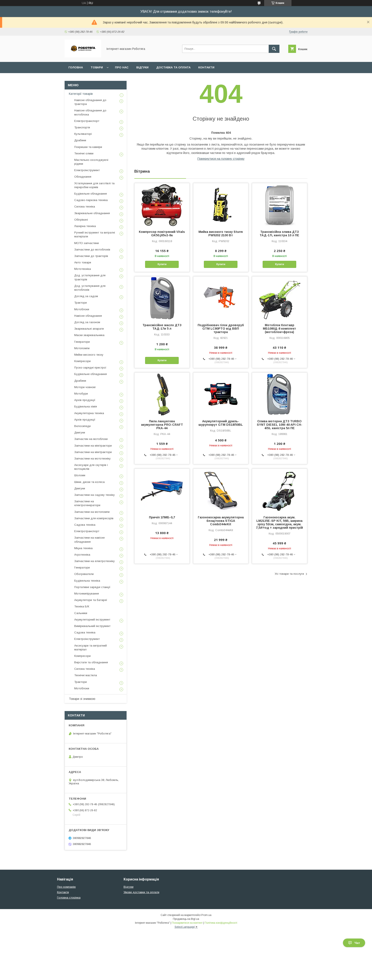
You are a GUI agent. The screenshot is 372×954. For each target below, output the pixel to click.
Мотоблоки (81, 309)
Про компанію (66, 886)
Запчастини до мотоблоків (92, 249)
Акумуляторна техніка (89, 413)
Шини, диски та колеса (89, 482)
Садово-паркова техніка (91, 200)
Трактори (80, 302)
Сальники (80, 613)
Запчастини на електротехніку (94, 561)
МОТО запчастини (86, 243)
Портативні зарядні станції (92, 587)
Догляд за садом (86, 296)
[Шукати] (274, 49)
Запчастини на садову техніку (94, 494)
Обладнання (82, 176)
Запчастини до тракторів (91, 256)
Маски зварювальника (89, 335)
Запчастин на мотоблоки (91, 439)
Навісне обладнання (88, 315)
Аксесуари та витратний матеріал (90, 647)
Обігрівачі (81, 219)
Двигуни (79, 432)
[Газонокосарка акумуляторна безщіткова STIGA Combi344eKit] (220, 490)
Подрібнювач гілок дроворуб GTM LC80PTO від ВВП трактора (221, 328)
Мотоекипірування (86, 593)
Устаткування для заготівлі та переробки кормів (94, 185)
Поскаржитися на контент (187, 922)
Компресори (82, 361)
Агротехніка (82, 554)
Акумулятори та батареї (90, 600)
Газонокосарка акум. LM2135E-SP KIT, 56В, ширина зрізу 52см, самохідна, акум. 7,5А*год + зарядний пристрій (279, 522)
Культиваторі (83, 133)
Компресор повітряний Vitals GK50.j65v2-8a (162, 233)
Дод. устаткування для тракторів (89, 277)
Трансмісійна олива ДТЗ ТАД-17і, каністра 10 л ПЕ (279, 233)
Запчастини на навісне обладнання (89, 539)
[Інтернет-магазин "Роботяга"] (83, 56)
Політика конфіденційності (221, 922)
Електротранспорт (86, 121)
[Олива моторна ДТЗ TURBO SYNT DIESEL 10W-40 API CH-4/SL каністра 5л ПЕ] (279, 394)
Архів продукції (84, 400)
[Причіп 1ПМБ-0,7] (162, 490)
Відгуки (142, 67)
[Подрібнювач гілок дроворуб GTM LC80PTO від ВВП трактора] (220, 298)
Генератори (82, 341)
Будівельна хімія (85, 406)
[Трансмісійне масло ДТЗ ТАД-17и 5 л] (162, 298)
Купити (162, 264)
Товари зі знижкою (82, 699)
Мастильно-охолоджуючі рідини (91, 161)
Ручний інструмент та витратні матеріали (94, 234)
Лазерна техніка (85, 226)
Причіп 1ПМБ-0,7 (162, 517)
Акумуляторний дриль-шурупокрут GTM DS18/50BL (220, 422)
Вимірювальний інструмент (92, 626)
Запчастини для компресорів (93, 518)
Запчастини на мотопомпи (92, 511)
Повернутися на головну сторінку (221, 158)
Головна (75, 67)
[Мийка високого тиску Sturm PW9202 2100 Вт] (220, 204)
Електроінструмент (87, 170)
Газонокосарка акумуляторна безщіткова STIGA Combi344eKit (221, 521)
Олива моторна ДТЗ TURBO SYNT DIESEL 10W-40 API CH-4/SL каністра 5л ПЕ (279, 424)
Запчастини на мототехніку (92, 458)
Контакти (206, 67)
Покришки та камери (88, 147)
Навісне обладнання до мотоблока (90, 112)
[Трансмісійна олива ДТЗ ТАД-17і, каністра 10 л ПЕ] (279, 204)
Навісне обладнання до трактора (90, 102)
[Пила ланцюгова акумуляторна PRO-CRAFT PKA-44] (162, 394)
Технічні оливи (83, 153)
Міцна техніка (83, 548)
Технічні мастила (85, 675)
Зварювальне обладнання (92, 213)
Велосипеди (82, 426)
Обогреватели (84, 574)
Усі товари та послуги (289, 573)
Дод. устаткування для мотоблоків (89, 287)
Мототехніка (82, 268)
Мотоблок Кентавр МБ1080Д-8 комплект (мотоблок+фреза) (279, 328)
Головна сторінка (69, 897)
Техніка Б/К (81, 606)
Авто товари (82, 262)
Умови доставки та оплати (141, 892)
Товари (97, 67)
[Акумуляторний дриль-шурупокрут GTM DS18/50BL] (220, 394)
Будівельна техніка (87, 580)
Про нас (122, 67)
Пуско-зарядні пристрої (90, 367)
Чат (357, 943)
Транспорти (82, 127)
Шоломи (79, 475)
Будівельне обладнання (90, 193)
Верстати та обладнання (91, 662)
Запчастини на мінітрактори (93, 445)
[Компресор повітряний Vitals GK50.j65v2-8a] (162, 204)
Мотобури (81, 393)
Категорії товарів (81, 93)
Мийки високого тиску (88, 354)
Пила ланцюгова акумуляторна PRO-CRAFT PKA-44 (162, 424)
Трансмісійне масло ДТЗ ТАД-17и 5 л (162, 326)
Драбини (80, 140)
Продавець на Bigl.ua (186, 918)
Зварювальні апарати (89, 328)
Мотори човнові (85, 387)
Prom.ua (206, 915)
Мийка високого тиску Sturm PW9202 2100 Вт (220, 233)
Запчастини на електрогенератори (87, 503)
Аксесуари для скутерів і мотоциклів (91, 466)
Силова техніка (84, 206)
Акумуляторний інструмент (92, 619)
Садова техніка (84, 524)
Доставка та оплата (173, 67)
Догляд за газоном (87, 322)
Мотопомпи (82, 348)
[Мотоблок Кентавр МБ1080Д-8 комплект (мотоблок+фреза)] (279, 298)
